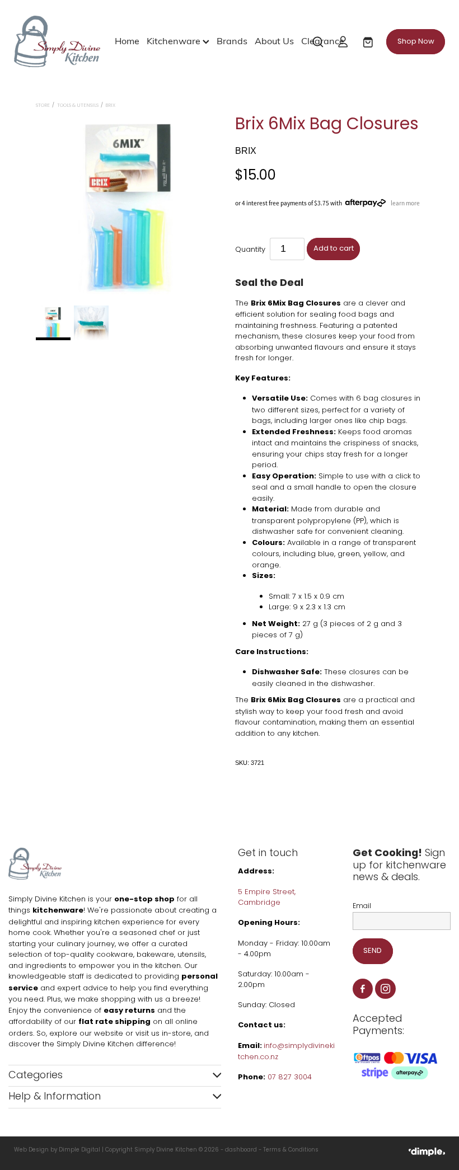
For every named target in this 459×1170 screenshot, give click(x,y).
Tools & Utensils (78, 106)
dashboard (241, 1150)
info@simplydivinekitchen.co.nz (286, 1052)
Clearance (322, 40)
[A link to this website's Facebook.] (363, 989)
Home (127, 40)
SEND (372, 951)
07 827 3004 (290, 1077)
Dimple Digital (79, 1150)
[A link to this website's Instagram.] (385, 989)
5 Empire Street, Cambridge (267, 897)
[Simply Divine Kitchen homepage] (57, 41)
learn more (405, 203)
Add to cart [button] (333, 249)
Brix (110, 106)
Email (362, 906)
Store (43, 106)
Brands (232, 40)
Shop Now (415, 42)
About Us (274, 40)
